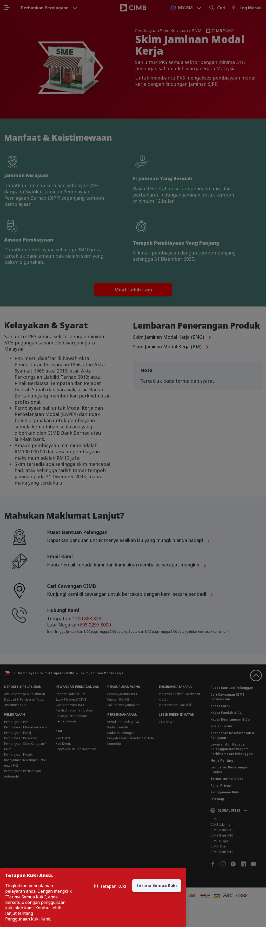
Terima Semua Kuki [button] (156, 885)
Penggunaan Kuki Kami (27, 919)
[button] (110, 886)
